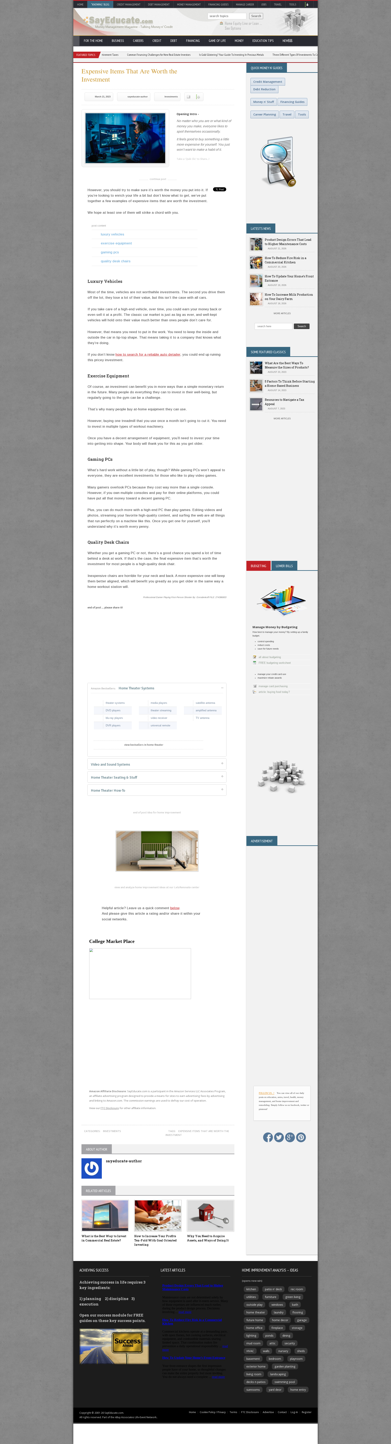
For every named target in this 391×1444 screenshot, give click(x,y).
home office (254, 1328)
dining (286, 1335)
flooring (297, 1312)
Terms (233, 1412)
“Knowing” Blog (100, 4)
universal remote (160, 725)
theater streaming (161, 710)
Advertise (268, 1412)
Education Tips (263, 40)
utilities (251, 1297)
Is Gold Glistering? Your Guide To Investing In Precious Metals (170, 55)
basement (253, 1359)
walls (266, 1351)
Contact (282, 1412)
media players (159, 702)
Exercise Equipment (116, 243)
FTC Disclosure (110, 1108)
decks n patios (256, 1382)
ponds (269, 1335)
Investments (171, 96)
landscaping (278, 1374)
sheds (301, 1351)
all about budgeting (270, 657)
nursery (283, 1351)
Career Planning (264, 114)
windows (277, 1305)
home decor (280, 1320)
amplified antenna (206, 710)
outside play (254, 1305)
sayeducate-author (137, 96)
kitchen (251, 1289)
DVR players (113, 725)
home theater (255, 1312)
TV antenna (202, 717)
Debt (173, 40)
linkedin (180, 166)
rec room (297, 1289)
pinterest (204, 166)
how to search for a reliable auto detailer (147, 354)
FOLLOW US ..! (266, 1093)
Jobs (263, 4)
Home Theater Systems (122, 688)
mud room (253, 1343)
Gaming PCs (110, 252)
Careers (138, 40)
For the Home (93, 40)
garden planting (285, 1366)
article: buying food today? (274, 691)
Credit (157, 40)
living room (253, 1374)
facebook (196, 166)
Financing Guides (218, 4)
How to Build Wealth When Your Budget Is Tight (306, 55)
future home (254, 1320)
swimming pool (285, 1382)
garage (302, 1320)
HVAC (250, 1351)
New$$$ (287, 40)
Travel (278, 4)
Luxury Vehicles (112, 234)
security (289, 1343)
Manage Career (245, 4)
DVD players (113, 710)
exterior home (256, 1366)
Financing (193, 40)
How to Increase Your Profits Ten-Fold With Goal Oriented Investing (155, 1240)
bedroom (275, 1359)
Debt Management (159, 4)
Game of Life (217, 40)
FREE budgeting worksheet (275, 662)
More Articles (282, 313)
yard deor (275, 1390)
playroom (296, 1359)
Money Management (189, 4)
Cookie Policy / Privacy (213, 1412)
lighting (251, 1335)
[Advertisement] (282, 512)
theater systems (115, 702)
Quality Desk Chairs (116, 261)
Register (307, 1412)
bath (295, 1305)
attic (272, 1343)
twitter (188, 166)
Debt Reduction (264, 89)
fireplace (277, 1328)
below (174, 908)
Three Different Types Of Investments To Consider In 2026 (241, 55)
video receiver (159, 717)
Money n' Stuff (263, 102)
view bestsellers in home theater (143, 745)
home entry (298, 1390)
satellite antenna (205, 702)
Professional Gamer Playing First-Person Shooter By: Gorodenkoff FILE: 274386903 (184, 597)
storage (297, 1328)
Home (80, 4)
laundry (278, 1312)
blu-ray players (114, 717)
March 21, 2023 (103, 96)
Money (239, 40)
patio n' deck (273, 1289)
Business (118, 40)
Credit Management (129, 4)
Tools (292, 4)
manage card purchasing (273, 686)
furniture (270, 1297)
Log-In (294, 1412)
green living (293, 1297)
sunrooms (253, 1390)
